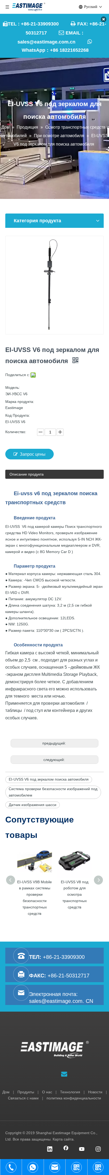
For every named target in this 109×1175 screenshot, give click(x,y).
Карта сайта (63, 1139)
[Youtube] (82, 1149)
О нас (47, 1092)
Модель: (12, 387)
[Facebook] (66, 1149)
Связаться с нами (23, 1098)
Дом (6, 1092)
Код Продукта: (17, 415)
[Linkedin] (50, 1149)
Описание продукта (27, 474)
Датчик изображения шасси (32, 805)
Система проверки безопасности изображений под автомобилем (53, 792)
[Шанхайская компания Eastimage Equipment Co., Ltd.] (54, 1049)
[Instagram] (98, 1149)
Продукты (25, 1092)
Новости (95, 1092)
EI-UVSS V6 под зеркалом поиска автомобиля (49, 779)
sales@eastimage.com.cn (46, 42)
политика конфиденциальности (74, 1098)
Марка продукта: (19, 401)
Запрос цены (33, 454)
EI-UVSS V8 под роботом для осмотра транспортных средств (74, 894)
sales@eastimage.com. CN (61, 1001)
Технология (70, 1092)
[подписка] (64, 1074)
